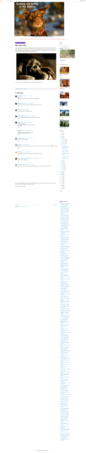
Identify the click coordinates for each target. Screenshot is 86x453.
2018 (62, 174)
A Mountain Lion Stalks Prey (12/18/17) (64, 331)
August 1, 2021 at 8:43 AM (27, 122)
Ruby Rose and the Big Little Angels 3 (24, 158)
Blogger (47, 450)
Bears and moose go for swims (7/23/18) (65, 242)
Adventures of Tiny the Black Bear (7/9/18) (65, 249)
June (62, 161)
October (63, 142)
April (63, 164)
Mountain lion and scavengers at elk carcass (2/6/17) (65, 424)
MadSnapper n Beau (21, 103)
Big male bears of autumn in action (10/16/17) (65, 358)
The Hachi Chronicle (65, 156)
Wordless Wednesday (65, 151)
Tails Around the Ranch (21, 164)
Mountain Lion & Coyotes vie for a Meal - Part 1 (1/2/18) (65, 325)
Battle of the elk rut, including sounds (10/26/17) (65, 350)
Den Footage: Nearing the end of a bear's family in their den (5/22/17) (65, 409)
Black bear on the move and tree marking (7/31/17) (65, 386)
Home (36, 204)
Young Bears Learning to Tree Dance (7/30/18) (65, 237)
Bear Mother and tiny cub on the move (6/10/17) (65, 399)
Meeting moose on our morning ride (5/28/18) (65, 275)
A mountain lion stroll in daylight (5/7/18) (65, 282)
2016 (62, 177)
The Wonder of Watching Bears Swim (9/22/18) (65, 208)
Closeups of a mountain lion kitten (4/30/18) (65, 284)
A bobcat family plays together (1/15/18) (64, 320)
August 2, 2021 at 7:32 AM (30, 164)
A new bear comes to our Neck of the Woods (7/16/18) (65, 246)
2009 (62, 188)
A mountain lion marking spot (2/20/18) (65, 307)
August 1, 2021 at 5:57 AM (28, 103)
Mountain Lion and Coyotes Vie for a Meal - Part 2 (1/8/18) (65, 322)
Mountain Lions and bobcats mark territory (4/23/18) (65, 286)
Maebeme (19, 151)
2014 (62, 180)
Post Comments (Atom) (24, 206)
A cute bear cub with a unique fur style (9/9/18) (65, 215)
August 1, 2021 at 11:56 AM (28, 138)
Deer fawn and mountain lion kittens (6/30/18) (65, 256)
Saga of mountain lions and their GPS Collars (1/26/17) (65, 429)
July (62, 160)
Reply (18, 99)
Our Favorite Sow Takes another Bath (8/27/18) (65, 221)
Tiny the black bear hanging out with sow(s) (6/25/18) (65, 258)
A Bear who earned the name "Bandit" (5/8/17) (64, 416)
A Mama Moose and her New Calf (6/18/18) (65, 263)
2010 (62, 186)
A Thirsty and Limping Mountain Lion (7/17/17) (64, 390)
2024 (62, 134)
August (63, 145)
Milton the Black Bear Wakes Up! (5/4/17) (64, 419)
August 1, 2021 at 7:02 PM (25, 151)
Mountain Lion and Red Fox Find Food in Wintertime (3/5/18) (65, 301)
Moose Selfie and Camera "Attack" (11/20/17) (65, 340)
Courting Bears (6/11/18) (64, 268)
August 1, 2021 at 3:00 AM (27, 95)
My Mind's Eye (20, 122)
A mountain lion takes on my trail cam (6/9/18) (65, 270)
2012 (62, 183)
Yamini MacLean (20, 95)
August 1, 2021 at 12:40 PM (24, 144)
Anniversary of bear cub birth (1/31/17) (65, 427)
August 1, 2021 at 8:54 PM (35, 158)
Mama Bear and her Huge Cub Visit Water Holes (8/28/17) (65, 374)
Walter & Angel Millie (21, 115)
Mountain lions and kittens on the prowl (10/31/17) (65, 348)
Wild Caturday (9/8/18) (64, 217)
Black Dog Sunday (65, 158)
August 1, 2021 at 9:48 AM (26, 130)
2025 (62, 133)
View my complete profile (64, 45)
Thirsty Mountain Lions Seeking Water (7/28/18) (65, 239)
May (63, 163)
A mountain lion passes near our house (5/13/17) (64, 412)
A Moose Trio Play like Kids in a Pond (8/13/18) (65, 226)
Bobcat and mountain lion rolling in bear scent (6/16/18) (65, 266)
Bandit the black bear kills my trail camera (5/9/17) (65, 414)
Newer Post (17, 204)
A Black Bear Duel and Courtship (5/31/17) (64, 404)
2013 (62, 182)
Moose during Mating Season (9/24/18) (64, 206)
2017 (62, 176)
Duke (18, 109)
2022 (62, 136)
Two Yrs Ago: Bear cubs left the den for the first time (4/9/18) (65, 291)
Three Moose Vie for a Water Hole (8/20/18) (64, 224)
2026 (62, 131)
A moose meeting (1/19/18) (65, 317)
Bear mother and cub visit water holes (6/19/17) (65, 397)
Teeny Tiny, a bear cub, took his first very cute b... (66, 154)
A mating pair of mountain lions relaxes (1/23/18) (65, 316)
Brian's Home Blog (21, 138)
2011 (61, 185)
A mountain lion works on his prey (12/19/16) (65, 437)
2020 (62, 171)
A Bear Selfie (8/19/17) (64, 379)
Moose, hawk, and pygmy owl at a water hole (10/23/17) (65, 352)
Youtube (62, 61)
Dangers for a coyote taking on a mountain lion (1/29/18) (65, 313)
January (63, 169)
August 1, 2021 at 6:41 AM (24, 109)
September (64, 143)
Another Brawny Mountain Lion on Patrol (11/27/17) (65, 338)
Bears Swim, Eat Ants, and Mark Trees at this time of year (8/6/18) (65, 232)
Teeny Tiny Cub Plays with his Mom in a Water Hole (65, 147)
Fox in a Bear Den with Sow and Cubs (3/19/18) (64, 297)
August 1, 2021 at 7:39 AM (29, 115)
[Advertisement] (36, 196)
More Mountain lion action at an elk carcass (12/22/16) (65, 435)
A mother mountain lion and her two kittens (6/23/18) (65, 260)
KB (61, 44)
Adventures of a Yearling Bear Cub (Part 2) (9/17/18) (65, 211)
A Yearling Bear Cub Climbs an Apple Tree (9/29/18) (65, 204)
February (63, 167)
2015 (62, 179)
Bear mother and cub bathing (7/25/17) (64, 388)
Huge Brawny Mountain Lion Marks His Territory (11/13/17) (65, 342)
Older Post (55, 204)
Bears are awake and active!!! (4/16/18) (64, 289)
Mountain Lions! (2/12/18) (65, 308)
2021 (62, 137)
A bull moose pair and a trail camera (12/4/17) (65, 335)
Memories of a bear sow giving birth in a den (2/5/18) (65, 310)
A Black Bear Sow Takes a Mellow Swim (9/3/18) (65, 219)
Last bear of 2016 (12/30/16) (65, 433)
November (64, 140)
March (63, 166)
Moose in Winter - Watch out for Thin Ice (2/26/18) (65, 304)
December (64, 139)
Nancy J (19, 144)
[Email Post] (25, 88)
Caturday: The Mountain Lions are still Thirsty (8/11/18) (65, 228)
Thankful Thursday (65, 150)
